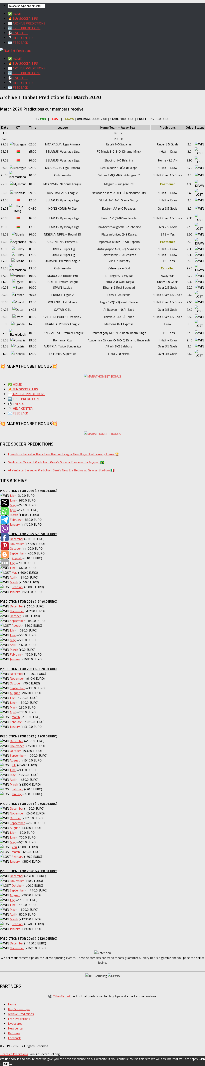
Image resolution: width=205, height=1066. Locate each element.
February (16, 519)
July (12, 495)
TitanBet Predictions (14, 1054)
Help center (15, 1028)
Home (12, 1004)
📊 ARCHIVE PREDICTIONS (26, 23)
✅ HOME (15, 13)
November (17, 543)
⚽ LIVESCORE (18, 32)
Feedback (14, 1038)
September (17, 553)
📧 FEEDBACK (18, 42)
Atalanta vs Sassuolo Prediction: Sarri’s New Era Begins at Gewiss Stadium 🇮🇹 (61, 470)
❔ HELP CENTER (20, 37)
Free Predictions (19, 1018)
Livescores (15, 1023)
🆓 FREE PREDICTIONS (24, 28)
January (15, 524)
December (16, 538)
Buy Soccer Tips (19, 1009)
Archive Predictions (21, 1013)
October (15, 548)
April (13, 510)
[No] (10, 1064)
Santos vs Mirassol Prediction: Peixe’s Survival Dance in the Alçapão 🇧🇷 (56, 462)
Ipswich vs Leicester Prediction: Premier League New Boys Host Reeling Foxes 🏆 (63, 454)
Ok (6, 1063)
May (13, 505)
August (17, 558)
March (14, 514)
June (13, 500)
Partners (14, 1033)
